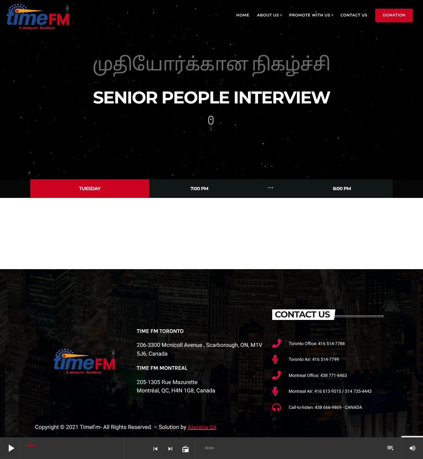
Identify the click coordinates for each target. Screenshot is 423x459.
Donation (394, 15)
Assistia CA (202, 427)
